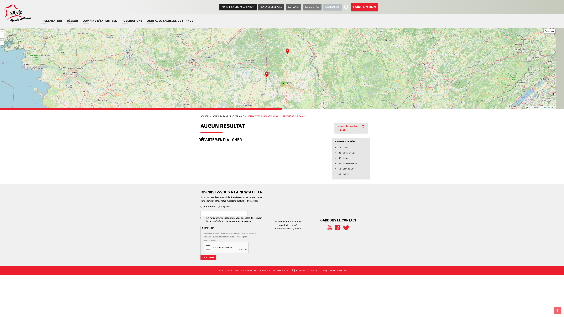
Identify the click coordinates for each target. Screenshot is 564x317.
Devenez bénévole (271, 6)
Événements (332, 6)
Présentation (51, 21)
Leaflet (529, 107)
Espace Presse (338, 270)
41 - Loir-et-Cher (347, 168)
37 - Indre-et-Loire (348, 163)
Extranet (293, 6)
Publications (132, 21)
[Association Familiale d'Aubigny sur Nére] (287, 51)
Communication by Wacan (288, 228)
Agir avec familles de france (170, 21)
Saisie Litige (312, 6)
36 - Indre (343, 158)
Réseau (72, 21)
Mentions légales (245, 270)
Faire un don (364, 7)
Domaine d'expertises (100, 21)
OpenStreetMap (541, 107)
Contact (315, 270)
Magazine (225, 206)
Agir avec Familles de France (228, 116)
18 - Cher (343, 147)
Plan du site (225, 270)
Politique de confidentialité (276, 270)
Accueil (204, 116)
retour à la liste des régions (347, 128)
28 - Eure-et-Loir (347, 152)
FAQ (325, 270)
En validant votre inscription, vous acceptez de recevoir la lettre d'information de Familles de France (234, 219)
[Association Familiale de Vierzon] (266, 74)
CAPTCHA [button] (209, 228)
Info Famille (209, 206)
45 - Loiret (344, 174)
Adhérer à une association (238, 6)
